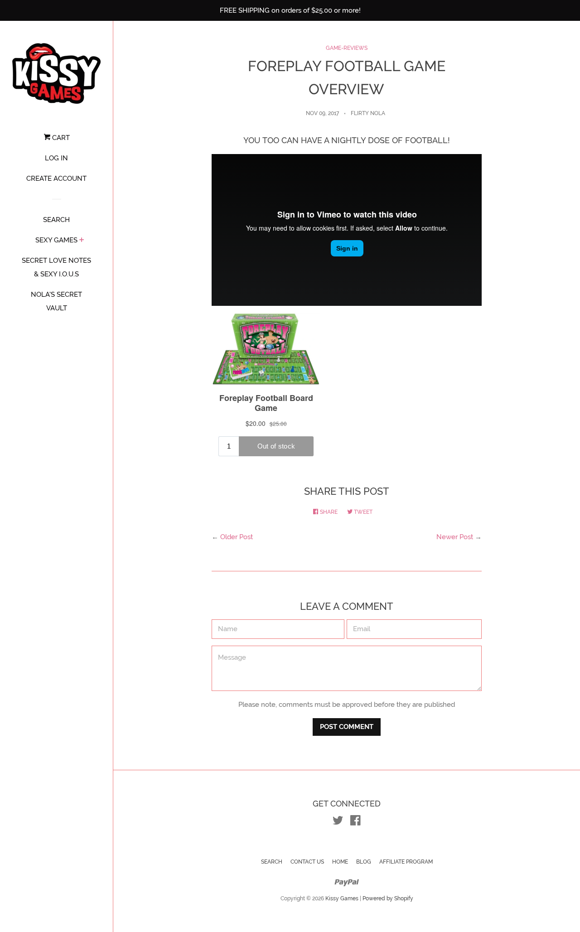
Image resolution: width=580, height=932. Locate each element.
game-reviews (346, 48)
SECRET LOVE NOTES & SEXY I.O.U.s (56, 267)
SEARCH (56, 220)
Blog (363, 862)
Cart (60, 138)
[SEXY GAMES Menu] (81, 240)
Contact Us (307, 862)
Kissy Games (341, 898)
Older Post (236, 537)
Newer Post (454, 537)
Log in (56, 158)
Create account (56, 178)
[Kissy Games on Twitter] (338, 822)
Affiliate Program (406, 862)
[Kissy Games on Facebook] (355, 822)
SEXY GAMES (56, 240)
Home (340, 862)
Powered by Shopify (387, 898)
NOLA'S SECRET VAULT (56, 301)
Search (271, 862)
